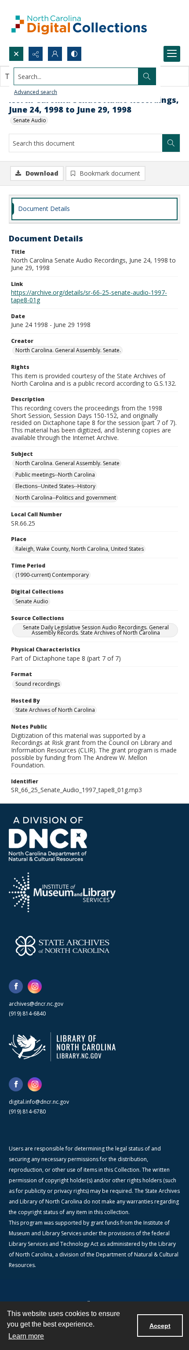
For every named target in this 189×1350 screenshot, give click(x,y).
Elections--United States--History (55, 486)
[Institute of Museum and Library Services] (62, 892)
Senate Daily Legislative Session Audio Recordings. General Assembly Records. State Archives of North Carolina (96, 630)
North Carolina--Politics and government (65, 497)
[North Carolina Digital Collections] (79, 23)
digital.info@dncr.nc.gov (39, 1102)
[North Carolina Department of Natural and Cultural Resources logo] (48, 839)
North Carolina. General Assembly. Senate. (68, 350)
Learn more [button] (26, 1336)
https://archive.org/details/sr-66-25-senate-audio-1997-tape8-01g (89, 296)
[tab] (94, 209)
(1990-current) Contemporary (52, 575)
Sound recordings (37, 684)
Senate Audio (29, 120)
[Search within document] (171, 143)
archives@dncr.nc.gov (36, 1004)
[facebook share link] (16, 986)
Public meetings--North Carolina (55, 474)
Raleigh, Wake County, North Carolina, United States (79, 549)
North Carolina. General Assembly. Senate (67, 463)
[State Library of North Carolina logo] (62, 1046)
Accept (160, 1325)
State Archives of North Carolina (55, 710)
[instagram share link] (35, 986)
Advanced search (35, 92)
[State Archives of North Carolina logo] (62, 945)
